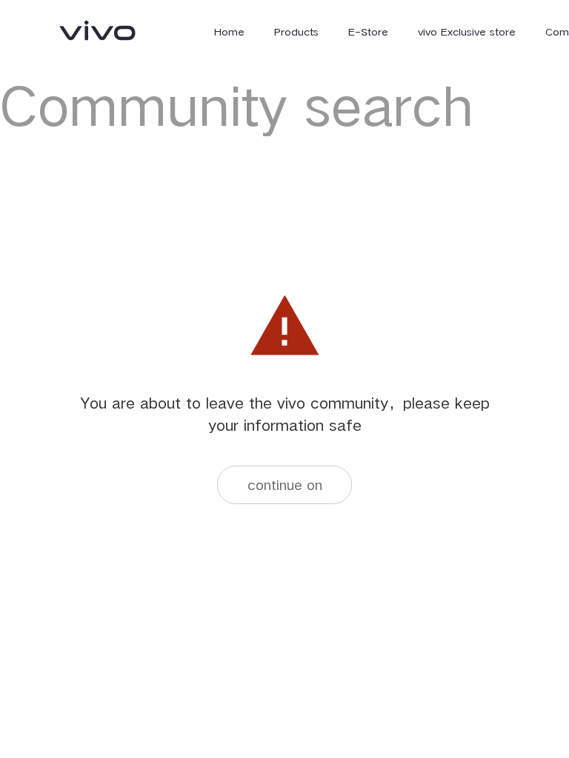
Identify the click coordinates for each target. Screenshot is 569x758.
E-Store (368, 32)
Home (229, 32)
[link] (97, 30)
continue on (284, 484)
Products (296, 32)
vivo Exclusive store (467, 32)
